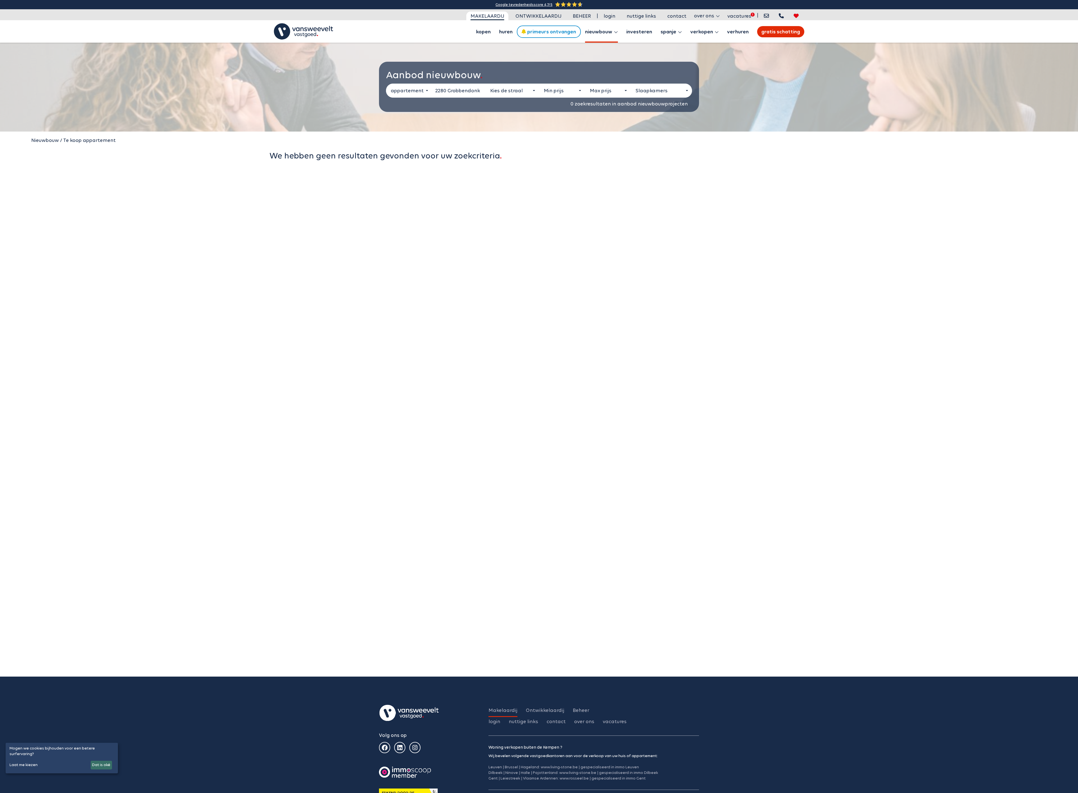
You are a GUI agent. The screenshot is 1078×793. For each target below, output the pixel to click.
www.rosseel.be (574, 778)
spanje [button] (669, 32)
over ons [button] (704, 16)
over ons (584, 721)
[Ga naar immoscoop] (405, 772)
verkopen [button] (702, 32)
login (609, 16)
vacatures (739, 16)
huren (506, 32)
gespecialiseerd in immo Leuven (610, 767)
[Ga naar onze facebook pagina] (384, 747)
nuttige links (641, 16)
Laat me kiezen (24, 764)
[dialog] (62, 758)
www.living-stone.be (559, 767)
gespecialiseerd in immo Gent (618, 778)
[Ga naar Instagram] (415, 747)
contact (676, 16)
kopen (483, 32)
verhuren (738, 32)
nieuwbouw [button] (599, 32)
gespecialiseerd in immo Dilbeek (628, 772)
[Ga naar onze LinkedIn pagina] (399, 747)
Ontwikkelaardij (538, 16)
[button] (781, 16)
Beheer (582, 16)
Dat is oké (101, 764)
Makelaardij (487, 16)
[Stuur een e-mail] (766, 16)
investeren (639, 32)
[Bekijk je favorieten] (796, 16)
